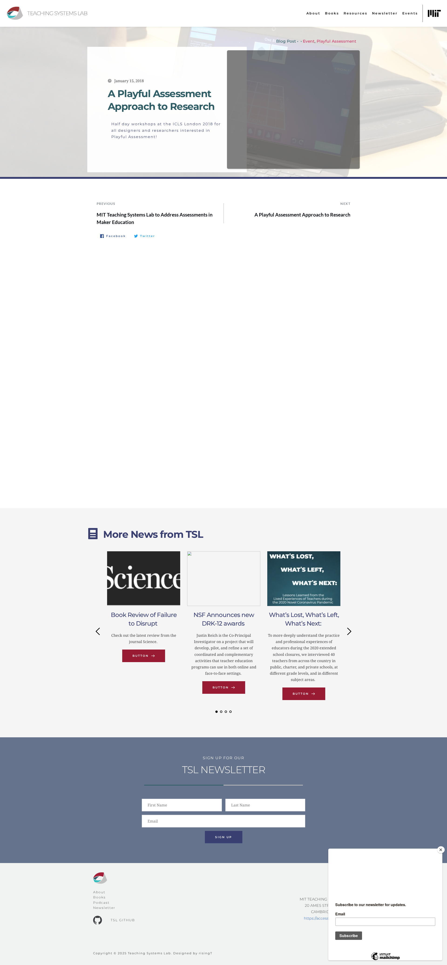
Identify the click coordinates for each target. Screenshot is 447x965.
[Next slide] (349, 631)
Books (99, 897)
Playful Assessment (336, 41)
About (99, 892)
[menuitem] (313, 13)
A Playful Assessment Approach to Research (302, 214)
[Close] (441, 849)
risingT (205, 953)
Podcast (101, 903)
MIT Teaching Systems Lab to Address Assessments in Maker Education (155, 218)
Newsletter (104, 908)
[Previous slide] (98, 631)
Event (309, 41)
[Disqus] (223, 305)
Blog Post (286, 41)
